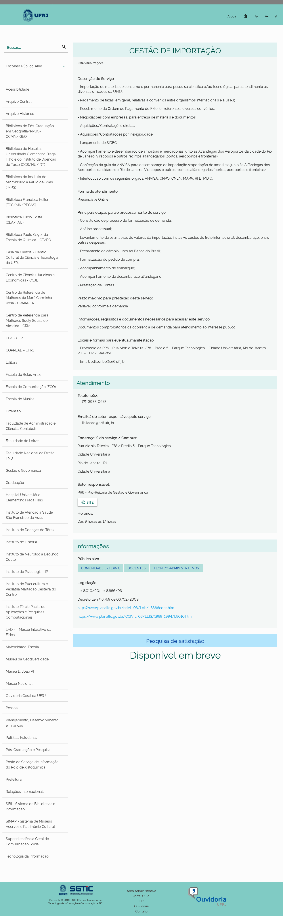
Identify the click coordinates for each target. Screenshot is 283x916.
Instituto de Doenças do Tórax (30, 529)
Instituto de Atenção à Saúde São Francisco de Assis (29, 515)
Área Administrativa (141, 890)
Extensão (13, 410)
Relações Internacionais (25, 791)
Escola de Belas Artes (23, 374)
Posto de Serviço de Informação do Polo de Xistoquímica (32, 764)
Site (87, 502)
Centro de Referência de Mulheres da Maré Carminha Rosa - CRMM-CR (29, 297)
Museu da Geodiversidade (27, 658)
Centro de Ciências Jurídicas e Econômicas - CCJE (30, 277)
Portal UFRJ (141, 895)
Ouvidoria (141, 906)
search (64, 46)
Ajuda (232, 16)
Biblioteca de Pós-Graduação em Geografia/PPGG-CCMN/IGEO (30, 131)
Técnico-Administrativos (176, 568)
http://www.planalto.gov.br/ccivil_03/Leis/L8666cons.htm (126, 607)
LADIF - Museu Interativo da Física (28, 632)
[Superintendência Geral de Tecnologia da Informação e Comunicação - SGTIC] (75, 896)
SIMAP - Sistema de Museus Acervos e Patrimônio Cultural (30, 824)
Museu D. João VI (20, 671)
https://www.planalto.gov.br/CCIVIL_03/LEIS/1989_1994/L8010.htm (135, 616)
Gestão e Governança (23, 470)
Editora (11, 362)
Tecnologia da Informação (27, 856)
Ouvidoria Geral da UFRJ (26, 695)
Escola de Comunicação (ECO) (31, 386)
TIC (141, 901)
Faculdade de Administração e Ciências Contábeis (30, 426)
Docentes (137, 568)
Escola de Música (20, 398)
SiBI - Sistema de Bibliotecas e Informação (30, 806)
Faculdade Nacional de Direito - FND (31, 455)
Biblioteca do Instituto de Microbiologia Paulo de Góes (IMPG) (29, 182)
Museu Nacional (19, 683)
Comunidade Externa (100, 568)
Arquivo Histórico (20, 113)
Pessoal (12, 707)
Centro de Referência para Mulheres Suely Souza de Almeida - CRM (27, 320)
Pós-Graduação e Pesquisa (28, 749)
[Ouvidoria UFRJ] (207, 905)
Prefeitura (14, 779)
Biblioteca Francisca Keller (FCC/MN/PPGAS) (27, 202)
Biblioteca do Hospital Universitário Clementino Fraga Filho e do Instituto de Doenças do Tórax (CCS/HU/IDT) (31, 156)
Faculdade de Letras (22, 440)
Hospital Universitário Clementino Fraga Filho (24, 497)
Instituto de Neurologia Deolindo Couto (32, 556)
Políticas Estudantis (21, 737)
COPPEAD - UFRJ (20, 349)
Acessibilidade (17, 89)
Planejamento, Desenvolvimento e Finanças (32, 722)
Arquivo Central (18, 101)
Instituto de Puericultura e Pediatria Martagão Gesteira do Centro (31, 589)
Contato (141, 911)
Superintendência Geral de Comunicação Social (27, 841)
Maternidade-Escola (22, 646)
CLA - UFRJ (15, 337)
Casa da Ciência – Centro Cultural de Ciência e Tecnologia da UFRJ (32, 257)
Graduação (15, 482)
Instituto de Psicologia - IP (27, 571)
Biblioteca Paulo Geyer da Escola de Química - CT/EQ (28, 237)
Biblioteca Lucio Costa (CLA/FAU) (24, 219)
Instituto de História (21, 541)
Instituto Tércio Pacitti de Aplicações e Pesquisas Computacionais (25, 611)
